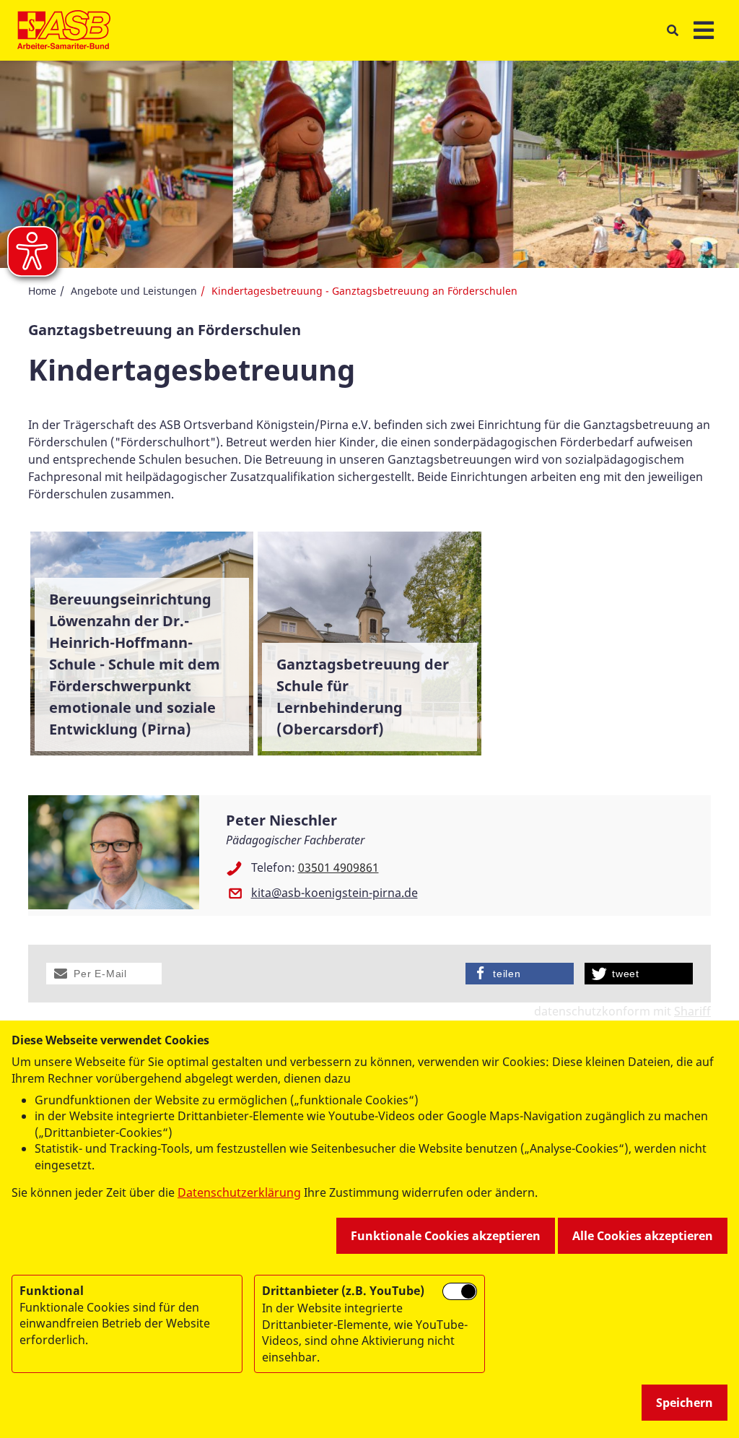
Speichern (684, 1403)
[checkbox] (459, 1291)
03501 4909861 (338, 867)
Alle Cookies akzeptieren (642, 1236)
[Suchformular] (672, 30)
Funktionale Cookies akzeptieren (446, 1236)
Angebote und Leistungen (134, 291)
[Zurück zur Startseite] (63, 30)
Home (42, 291)
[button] (104, 973)
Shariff (692, 1011)
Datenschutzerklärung (239, 1192)
